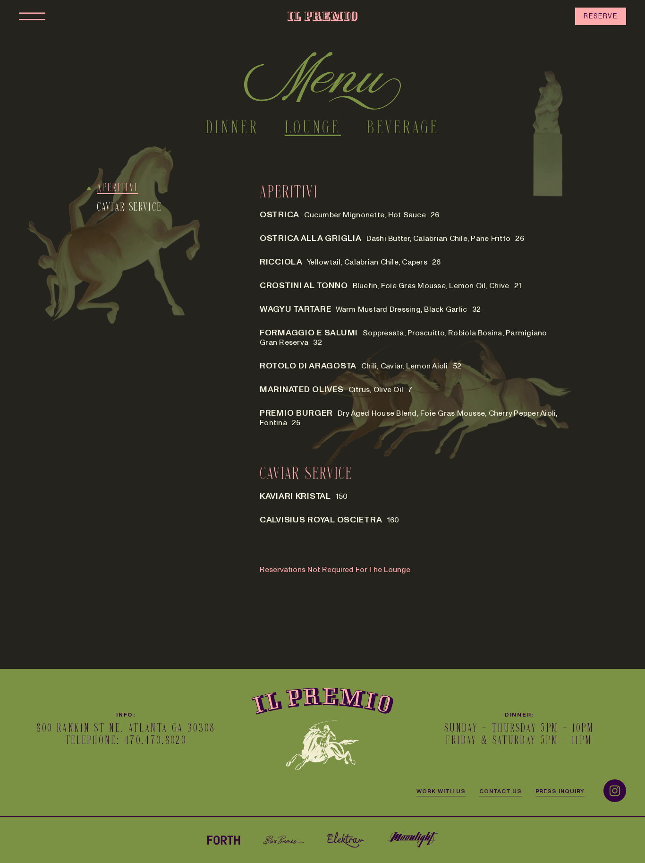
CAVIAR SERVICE (129, 208)
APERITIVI (117, 188)
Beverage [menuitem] (403, 128)
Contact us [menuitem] (500, 791)
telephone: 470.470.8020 (126, 740)
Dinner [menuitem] (232, 128)
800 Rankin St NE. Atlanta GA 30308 (125, 728)
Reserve (601, 16)
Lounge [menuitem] (313, 128)
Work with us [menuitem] (441, 791)
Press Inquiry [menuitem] (560, 791)
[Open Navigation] (32, 16)
